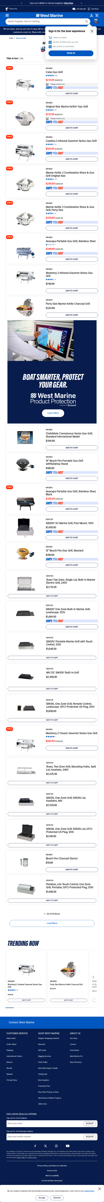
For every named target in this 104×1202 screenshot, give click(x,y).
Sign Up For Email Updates (16, 1118)
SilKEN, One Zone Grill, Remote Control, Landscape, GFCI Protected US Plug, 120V (70, 705)
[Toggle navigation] (7, 15)
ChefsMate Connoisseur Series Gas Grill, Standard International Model (69, 435)
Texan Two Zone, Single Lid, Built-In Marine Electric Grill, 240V (70, 581)
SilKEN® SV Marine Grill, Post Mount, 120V (70, 523)
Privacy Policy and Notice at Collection (52, 1166)
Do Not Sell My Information (52, 1181)
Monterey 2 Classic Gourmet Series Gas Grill (71, 733)
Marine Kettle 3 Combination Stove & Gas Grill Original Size (70, 174)
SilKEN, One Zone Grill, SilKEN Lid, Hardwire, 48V (66, 800)
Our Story (73, 1038)
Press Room (74, 1050)
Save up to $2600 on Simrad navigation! (51, 3)
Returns (9, 1062)
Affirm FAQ (42, 1104)
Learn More (53, 413)
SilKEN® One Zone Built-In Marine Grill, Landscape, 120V (68, 611)
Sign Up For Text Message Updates (19, 1131)
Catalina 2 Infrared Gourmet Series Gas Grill (71, 141)
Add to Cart (72, 94)
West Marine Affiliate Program (49, 1098)
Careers (73, 1044)
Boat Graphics (43, 1080)
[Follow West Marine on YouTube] (67, 1147)
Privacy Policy (21, 1157)
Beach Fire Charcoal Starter (62, 858)
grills (11, 38)
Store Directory (76, 1062)
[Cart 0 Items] (97, 15)
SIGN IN (71, 53)
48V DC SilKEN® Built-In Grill (62, 672)
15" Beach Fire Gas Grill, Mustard (64, 550)
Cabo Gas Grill (54, 72)
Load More (52, 923)
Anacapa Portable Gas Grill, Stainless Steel (71, 241)
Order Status (11, 1044)
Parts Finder (43, 1062)
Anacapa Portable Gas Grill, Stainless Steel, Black (71, 493)
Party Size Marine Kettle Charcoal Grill (68, 304)
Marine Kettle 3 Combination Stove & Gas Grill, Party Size (70, 209)
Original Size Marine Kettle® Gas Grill (67, 106)
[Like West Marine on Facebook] (36, 1147)
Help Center (11, 1038)
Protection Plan (44, 1086)
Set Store (95, 9)
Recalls (9, 1068)
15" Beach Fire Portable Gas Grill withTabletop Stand (64, 462)
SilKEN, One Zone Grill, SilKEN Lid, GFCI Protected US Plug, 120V (69, 831)
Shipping (9, 1050)
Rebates (9, 1074)
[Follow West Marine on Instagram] (57, 1147)
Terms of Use (32, 1157)
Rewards (41, 1044)
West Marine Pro (76, 1056)
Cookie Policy (89, 1191)
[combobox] (47, 21)
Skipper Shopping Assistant (48, 1038)
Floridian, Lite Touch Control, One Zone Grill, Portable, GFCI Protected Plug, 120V (69, 886)
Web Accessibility (52, 1176)
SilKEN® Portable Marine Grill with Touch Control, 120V (69, 643)
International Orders (14, 1056)
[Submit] (87, 21)
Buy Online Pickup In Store (48, 1092)
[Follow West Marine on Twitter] (46, 1147)
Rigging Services (44, 1056)
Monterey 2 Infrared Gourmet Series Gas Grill (69, 275)
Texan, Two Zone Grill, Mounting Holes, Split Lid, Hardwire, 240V (71, 768)
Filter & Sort (12, 59)
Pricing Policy (11, 1080)
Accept (41, 1198)
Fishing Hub (42, 1074)
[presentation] (93, 977)
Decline (57, 1198)
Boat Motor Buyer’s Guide (48, 1068)
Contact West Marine (21, 1022)
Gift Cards (42, 1050)
